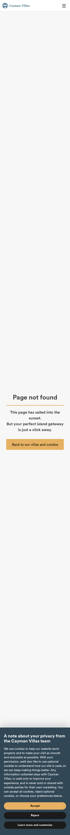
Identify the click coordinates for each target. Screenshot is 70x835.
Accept (35, 805)
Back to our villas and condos (35, 444)
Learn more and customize (35, 825)
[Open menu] (64, 6)
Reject (35, 815)
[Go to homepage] (16, 6)
